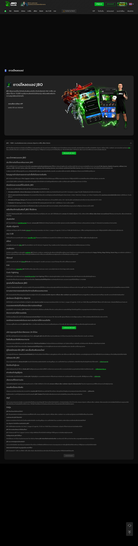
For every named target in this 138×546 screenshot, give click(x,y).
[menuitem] (5, 11)
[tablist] (69, 63)
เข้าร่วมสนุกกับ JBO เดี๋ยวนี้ (69, 153)
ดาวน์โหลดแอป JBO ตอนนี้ (69, 328)
